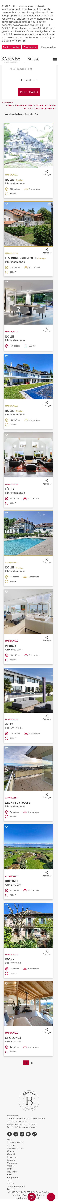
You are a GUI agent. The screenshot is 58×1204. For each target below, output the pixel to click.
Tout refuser (30, 47)
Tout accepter (11, 47)
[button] (55, 59)
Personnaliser (48, 47)
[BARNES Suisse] (20, 60)
